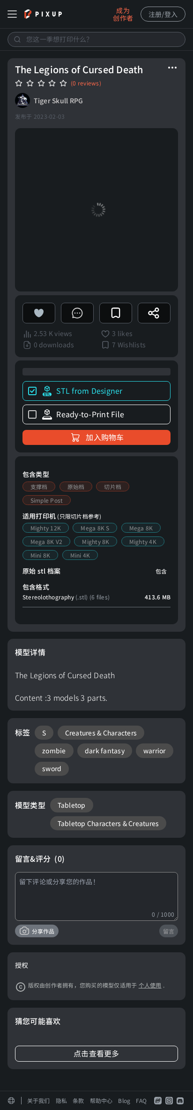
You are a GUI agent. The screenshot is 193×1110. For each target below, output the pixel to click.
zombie (54, 750)
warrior (154, 750)
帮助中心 (101, 1100)
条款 (78, 1100)
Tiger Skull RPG (58, 100)
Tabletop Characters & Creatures (108, 823)
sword (51, 768)
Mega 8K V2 (46, 541)
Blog (124, 1100)
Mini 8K (40, 555)
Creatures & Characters (101, 732)
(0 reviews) (86, 83)
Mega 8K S (95, 528)
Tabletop (72, 805)
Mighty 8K (95, 541)
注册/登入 (163, 14)
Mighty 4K (142, 541)
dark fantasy (105, 750)
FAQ (141, 1100)
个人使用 (150, 985)
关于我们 (38, 1100)
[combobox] (96, 39)
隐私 (61, 1100)
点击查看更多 (96, 1053)
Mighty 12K (45, 528)
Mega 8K (141, 528)
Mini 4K (80, 555)
